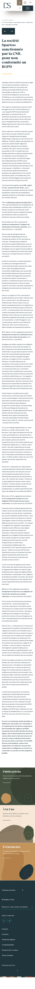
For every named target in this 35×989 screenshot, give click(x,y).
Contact (5, 929)
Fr (30, 2)
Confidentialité (8, 945)
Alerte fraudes (7, 955)
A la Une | (10, 20)
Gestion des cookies (10, 950)
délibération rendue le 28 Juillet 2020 (19, 202)
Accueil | (4, 20)
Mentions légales (8, 940)
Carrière (5, 934)
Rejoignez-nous (8, 900)
